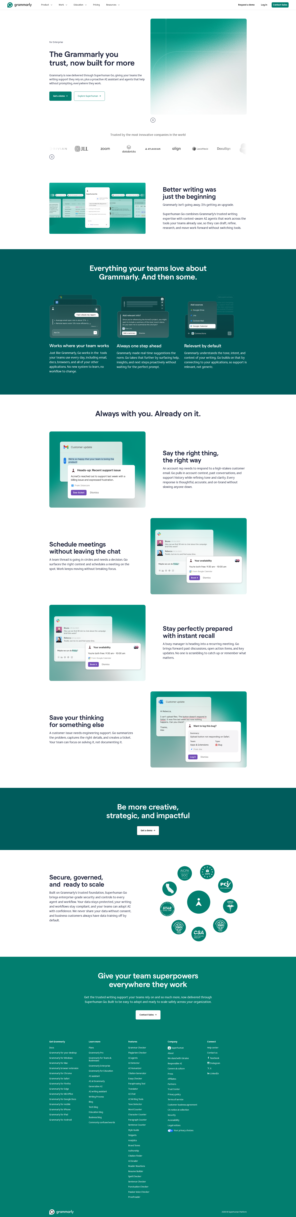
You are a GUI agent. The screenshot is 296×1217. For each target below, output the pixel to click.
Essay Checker (135, 1078)
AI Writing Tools (135, 1099)
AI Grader (133, 1161)
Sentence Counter (137, 1125)
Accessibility (173, 1120)
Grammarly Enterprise (99, 1066)
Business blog (95, 1117)
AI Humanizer (135, 1068)
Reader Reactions (136, 1166)
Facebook (214, 1058)
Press (170, 1074)
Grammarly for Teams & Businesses (100, 1059)
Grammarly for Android (60, 1120)
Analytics (132, 1140)
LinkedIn (214, 1073)
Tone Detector (135, 1104)
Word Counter (135, 1109)
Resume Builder (135, 1171)
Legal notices (174, 1125)
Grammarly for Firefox (60, 1083)
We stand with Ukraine (178, 1058)
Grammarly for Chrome (60, 1073)
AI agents (133, 1058)
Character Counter (137, 1114)
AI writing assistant (98, 1091)
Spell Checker (134, 1176)
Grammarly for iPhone (60, 1109)
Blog (91, 1102)
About (171, 1053)
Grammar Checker (137, 1047)
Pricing (96, 5)
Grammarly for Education (101, 1071)
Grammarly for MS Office (61, 1094)
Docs (51, 1047)
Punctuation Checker (138, 1186)
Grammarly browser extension (63, 1068)
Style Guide (133, 1130)
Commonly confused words (102, 1122)
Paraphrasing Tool (136, 1083)
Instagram (215, 1063)
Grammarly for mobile (59, 1104)
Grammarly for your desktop (63, 1052)
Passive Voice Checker (138, 1192)
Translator (133, 1089)
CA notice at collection (178, 1110)
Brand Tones (134, 1145)
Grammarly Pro (96, 1052)
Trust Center (174, 1089)
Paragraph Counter (137, 1120)
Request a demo (246, 5)
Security (172, 1115)
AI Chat (132, 1094)
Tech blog (93, 1107)
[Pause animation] (152, 120)
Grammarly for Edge (59, 1089)
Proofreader (134, 1197)
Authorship (133, 1150)
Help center (212, 1047)
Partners (172, 1084)
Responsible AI (175, 1063)
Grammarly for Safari (59, 1078)
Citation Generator (137, 1073)
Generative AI (95, 1086)
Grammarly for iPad (58, 1114)
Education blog (96, 1112)
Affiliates (172, 1079)
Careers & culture (176, 1068)
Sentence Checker (137, 1181)
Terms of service (175, 1099)
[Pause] (51, 156)
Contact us (212, 1052)
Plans (91, 1047)
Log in (264, 5)
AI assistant (94, 1076)
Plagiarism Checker (137, 1052)
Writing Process (96, 1096)
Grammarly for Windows (60, 1058)
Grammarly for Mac (58, 1063)
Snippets (132, 1135)
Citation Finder (135, 1156)
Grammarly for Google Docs (62, 1099)
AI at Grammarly (97, 1081)
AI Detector (134, 1063)
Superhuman (177, 1048)
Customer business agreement (182, 1104)
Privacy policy (174, 1094)
